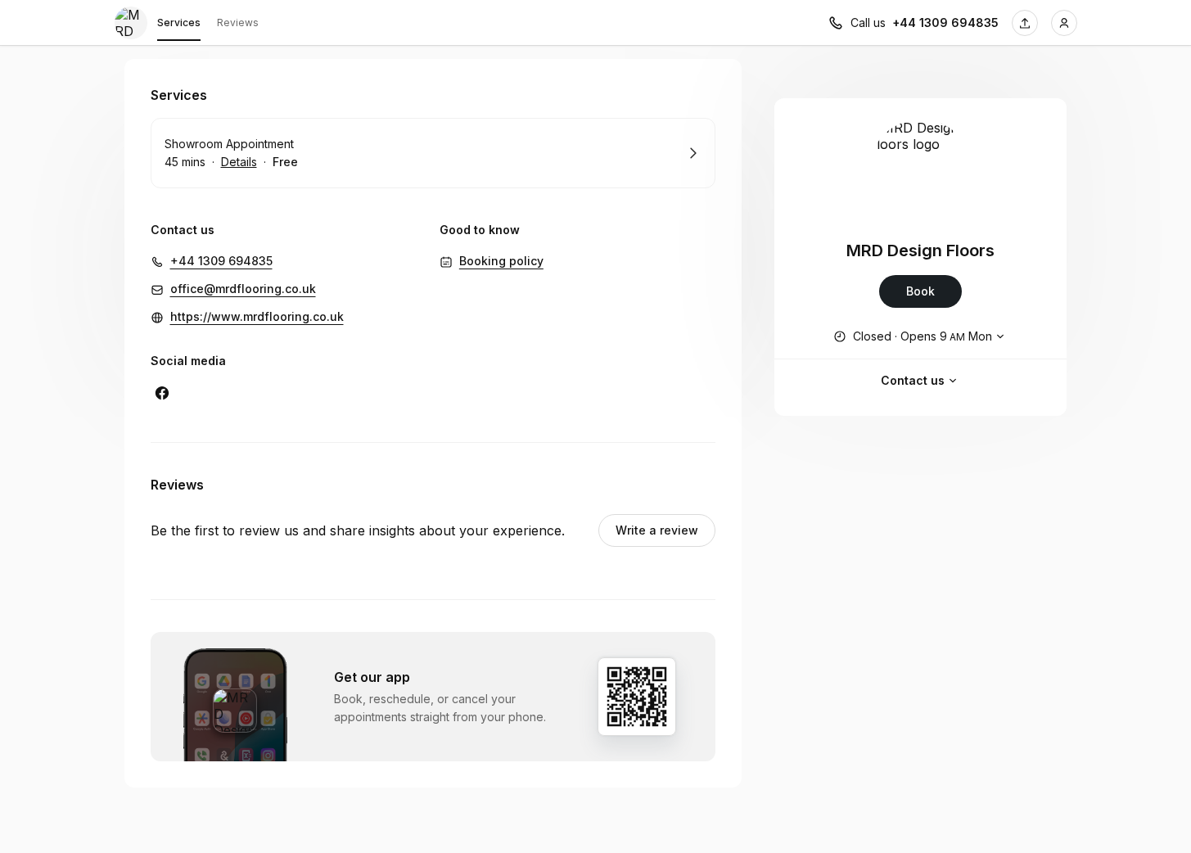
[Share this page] (1025, 23)
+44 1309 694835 (945, 22)
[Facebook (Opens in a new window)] (162, 393)
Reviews (238, 22)
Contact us (913, 380)
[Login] (1064, 23)
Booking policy (501, 261)
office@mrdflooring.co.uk (243, 289)
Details (239, 162)
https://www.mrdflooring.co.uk (257, 316)
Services (179, 22)
